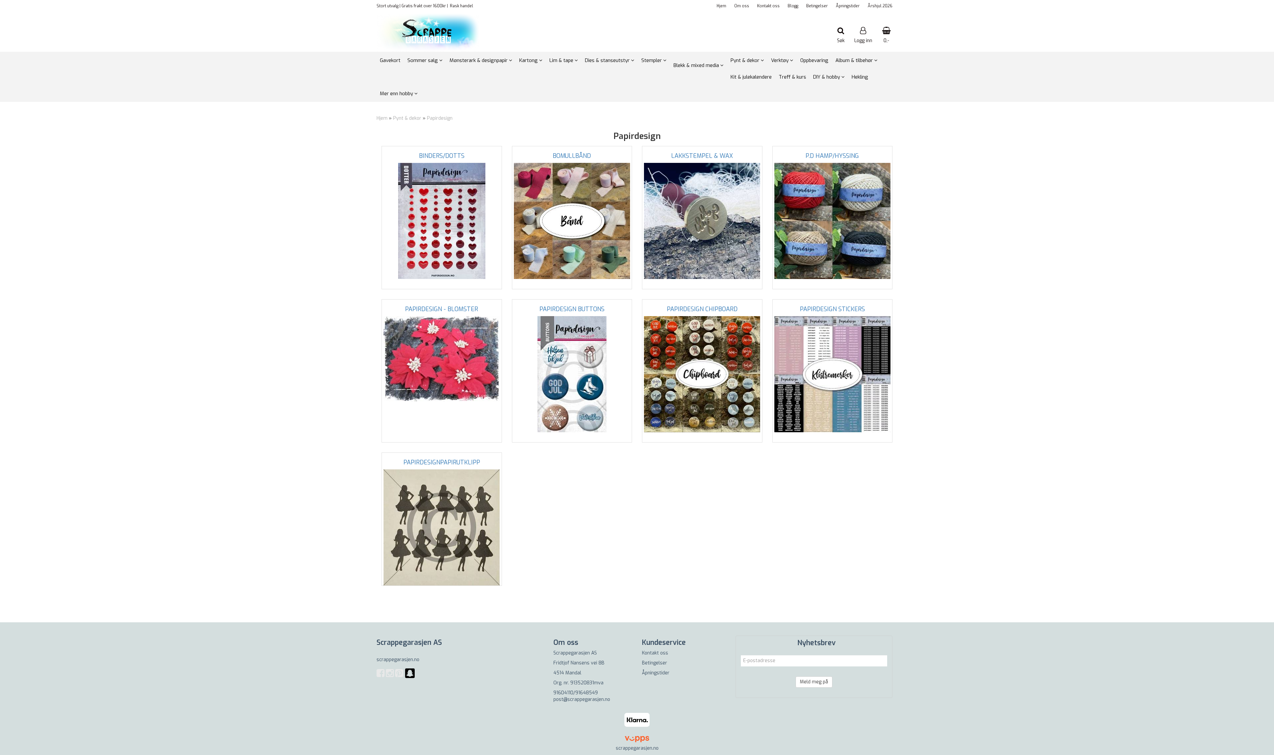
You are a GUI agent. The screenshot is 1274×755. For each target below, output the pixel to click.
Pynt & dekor (407, 118)
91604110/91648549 (575, 693)
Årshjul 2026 (880, 6)
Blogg (793, 6)
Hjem (721, 6)
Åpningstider (848, 6)
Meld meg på (814, 682)
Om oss (741, 6)
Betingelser (817, 6)
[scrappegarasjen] (409, 677)
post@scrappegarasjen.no (581, 699)
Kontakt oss (768, 6)
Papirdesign (440, 118)
